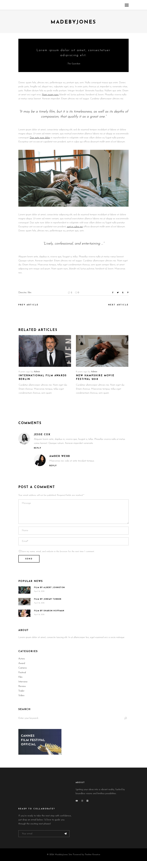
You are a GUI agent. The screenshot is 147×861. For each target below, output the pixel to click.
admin (37, 372)
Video (21, 695)
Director (22, 292)
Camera (22, 668)
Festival (22, 672)
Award (21, 663)
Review (22, 686)
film (29, 292)
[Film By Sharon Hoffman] (24, 613)
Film (20, 677)
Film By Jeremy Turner (47, 599)
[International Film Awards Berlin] (45, 351)
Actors (21, 659)
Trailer (21, 691)
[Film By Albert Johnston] (24, 590)
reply (37, 448)
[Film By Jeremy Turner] (24, 601)
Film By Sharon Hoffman (49, 611)
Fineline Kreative (92, 855)
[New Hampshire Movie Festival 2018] (102, 351)
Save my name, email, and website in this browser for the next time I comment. (57, 551)
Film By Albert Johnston (49, 587)
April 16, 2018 (39, 591)
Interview (22, 681)
